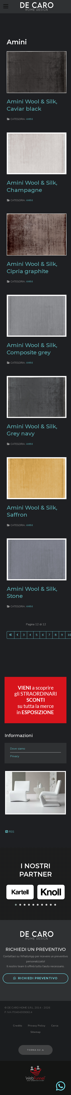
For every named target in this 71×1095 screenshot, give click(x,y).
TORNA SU (34, 1050)
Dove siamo (17, 749)
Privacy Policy (36, 1025)
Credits (17, 1025)
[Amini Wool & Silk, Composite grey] (36, 316)
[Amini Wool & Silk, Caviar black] (36, 72)
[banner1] (35, 700)
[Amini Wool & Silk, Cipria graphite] (36, 234)
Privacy (14, 756)
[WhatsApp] (60, 1089)
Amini (29, 119)
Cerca (54, 1025)
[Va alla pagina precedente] (17, 635)
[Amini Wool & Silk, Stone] (36, 559)
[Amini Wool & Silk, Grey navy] (36, 397)
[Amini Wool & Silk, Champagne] (36, 153)
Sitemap (35, 1032)
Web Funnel (35, 1073)
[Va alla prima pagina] (10, 635)
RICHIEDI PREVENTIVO (38, 978)
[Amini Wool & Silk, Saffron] (36, 478)
